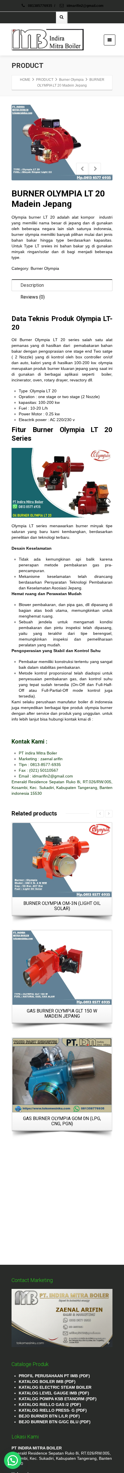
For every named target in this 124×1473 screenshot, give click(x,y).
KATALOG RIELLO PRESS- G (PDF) (53, 1410)
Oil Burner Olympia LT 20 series (45, 339)
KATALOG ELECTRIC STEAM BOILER (55, 1387)
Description (32, 285)
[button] (12, 1460)
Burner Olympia (45, 268)
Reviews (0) (32, 297)
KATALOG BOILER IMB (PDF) (47, 1381)
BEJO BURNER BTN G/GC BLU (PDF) (55, 1421)
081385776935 (40, 6)
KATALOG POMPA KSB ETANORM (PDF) (58, 1398)
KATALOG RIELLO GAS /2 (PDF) (50, 1404)
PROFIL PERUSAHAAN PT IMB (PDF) (54, 1375)
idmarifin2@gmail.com (85, 6)
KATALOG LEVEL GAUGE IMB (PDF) (54, 1393)
